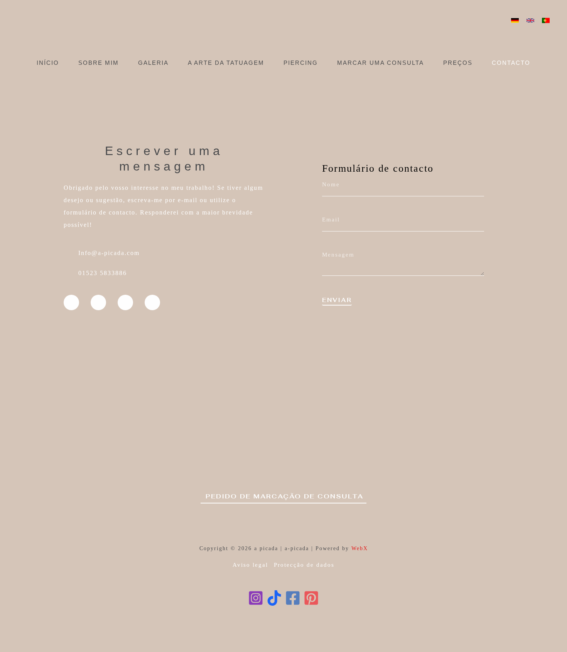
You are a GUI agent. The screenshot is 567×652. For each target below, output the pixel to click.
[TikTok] (274, 598)
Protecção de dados (304, 565)
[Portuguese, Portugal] (546, 20)
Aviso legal (250, 565)
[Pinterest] (311, 598)
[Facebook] (292, 598)
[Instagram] (255, 598)
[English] (530, 20)
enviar (337, 300)
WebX (359, 548)
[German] (515, 20)
